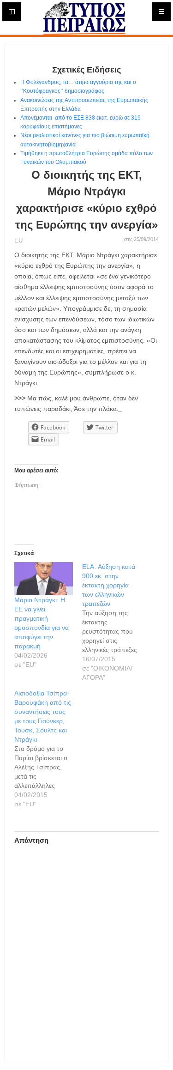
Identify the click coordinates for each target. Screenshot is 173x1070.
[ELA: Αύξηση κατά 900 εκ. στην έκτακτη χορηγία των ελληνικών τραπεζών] (116, 622)
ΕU (18, 240)
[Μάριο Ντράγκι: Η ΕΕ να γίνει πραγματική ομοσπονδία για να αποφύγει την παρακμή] (43, 578)
